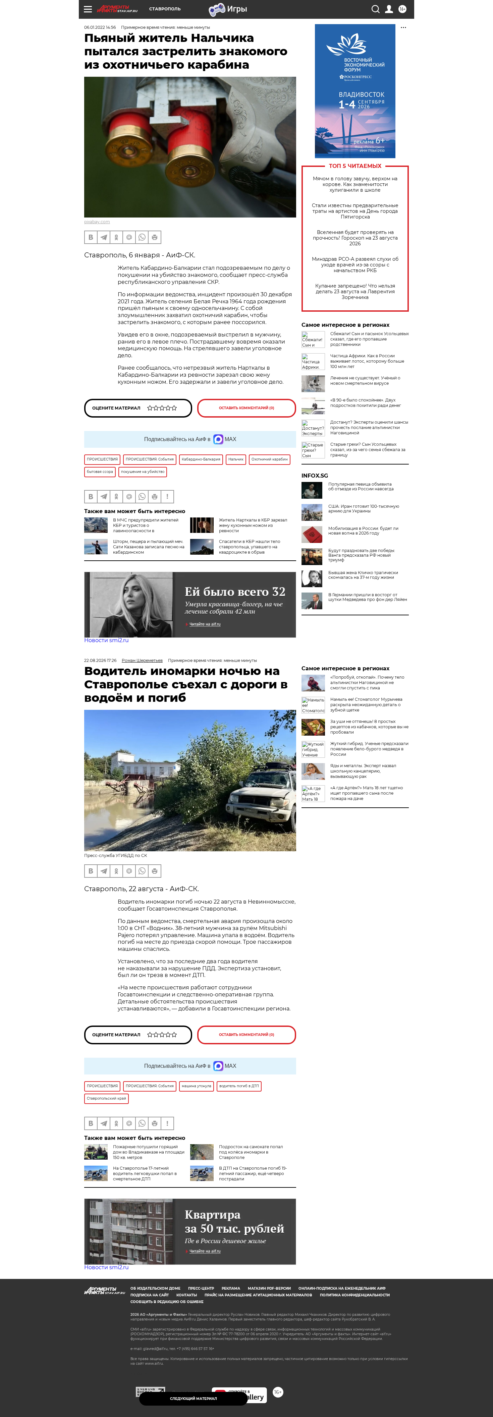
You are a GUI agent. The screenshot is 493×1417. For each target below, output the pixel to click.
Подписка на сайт (149, 1295)
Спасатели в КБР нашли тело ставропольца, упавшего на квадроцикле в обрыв (249, 547)
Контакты (186, 1295)
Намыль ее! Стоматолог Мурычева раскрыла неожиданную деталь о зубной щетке (366, 705)
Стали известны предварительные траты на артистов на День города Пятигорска (355, 211)
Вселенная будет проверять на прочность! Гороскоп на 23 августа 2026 (355, 238)
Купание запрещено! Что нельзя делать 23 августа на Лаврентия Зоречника (355, 291)
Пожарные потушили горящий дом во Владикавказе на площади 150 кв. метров (148, 1152)
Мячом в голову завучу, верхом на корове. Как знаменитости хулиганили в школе (355, 184)
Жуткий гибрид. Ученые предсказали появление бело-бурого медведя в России (369, 749)
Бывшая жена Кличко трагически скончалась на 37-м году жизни (363, 575)
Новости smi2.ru (106, 640)
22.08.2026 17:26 (100, 660)
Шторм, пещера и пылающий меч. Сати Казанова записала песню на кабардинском (148, 547)
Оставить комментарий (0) (246, 408)
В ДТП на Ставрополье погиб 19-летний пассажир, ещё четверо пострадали (253, 1173)
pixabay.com (97, 221)
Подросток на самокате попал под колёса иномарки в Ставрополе (251, 1152)
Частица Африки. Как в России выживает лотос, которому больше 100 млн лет (367, 361)
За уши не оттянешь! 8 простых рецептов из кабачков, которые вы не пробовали (369, 727)
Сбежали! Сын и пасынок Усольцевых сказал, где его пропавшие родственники (369, 339)
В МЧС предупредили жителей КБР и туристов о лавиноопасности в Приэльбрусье (131, 528)
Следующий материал (193, 1399)
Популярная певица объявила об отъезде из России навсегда (361, 486)
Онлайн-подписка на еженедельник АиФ (342, 1288)
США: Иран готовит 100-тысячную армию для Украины (363, 508)
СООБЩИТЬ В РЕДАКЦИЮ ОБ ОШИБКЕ (167, 1302)
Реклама (231, 1288)
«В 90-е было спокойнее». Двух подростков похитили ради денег (365, 402)
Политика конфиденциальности (355, 1295)
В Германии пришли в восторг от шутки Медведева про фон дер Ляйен (367, 597)
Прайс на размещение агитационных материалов (258, 1295)
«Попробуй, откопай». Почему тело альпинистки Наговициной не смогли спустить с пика (367, 682)
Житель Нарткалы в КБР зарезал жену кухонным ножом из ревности (253, 525)
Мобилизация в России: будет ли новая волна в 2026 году (363, 531)
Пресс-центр (201, 1288)
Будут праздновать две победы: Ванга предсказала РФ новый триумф (361, 555)
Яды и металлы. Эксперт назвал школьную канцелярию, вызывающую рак (363, 771)
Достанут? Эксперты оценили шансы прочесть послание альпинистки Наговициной (369, 427)
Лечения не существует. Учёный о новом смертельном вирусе (365, 380)
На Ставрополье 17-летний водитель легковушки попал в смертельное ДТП (145, 1173)
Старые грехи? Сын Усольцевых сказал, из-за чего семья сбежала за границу (367, 449)
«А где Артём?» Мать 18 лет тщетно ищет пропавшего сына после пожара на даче (366, 793)
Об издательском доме (155, 1288)
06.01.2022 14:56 (100, 27)
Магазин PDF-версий (269, 1288)
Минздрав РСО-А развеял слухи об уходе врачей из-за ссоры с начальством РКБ (355, 264)
